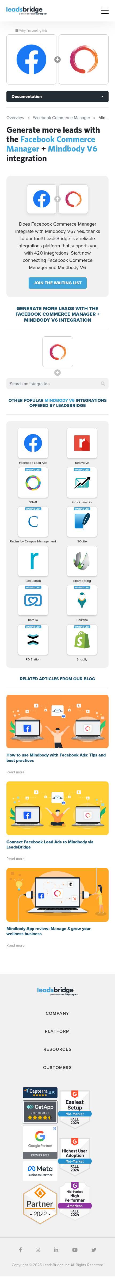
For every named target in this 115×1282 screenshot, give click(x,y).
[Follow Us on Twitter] (93, 1250)
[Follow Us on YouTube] (75, 1250)
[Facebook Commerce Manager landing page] (31, 59)
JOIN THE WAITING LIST (58, 283)
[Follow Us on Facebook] (20, 1250)
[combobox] (57, 383)
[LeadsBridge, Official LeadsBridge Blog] (26, 10)
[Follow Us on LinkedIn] (56, 1250)
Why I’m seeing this (33, 30)
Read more (15, 772)
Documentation (26, 96)
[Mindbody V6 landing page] (84, 59)
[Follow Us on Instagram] (38, 1250)
